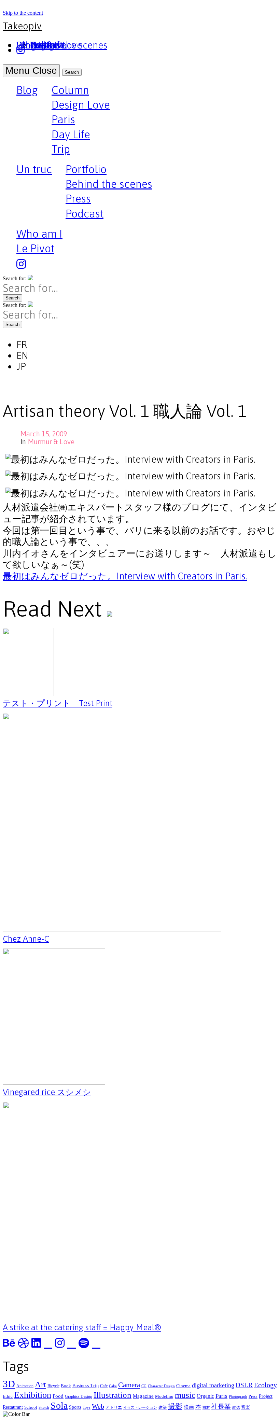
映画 (189, 1407)
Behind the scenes (109, 183)
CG (143, 1386)
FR (21, 344)
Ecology (265, 1385)
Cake (113, 1386)
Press (78, 198)
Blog (27, 90)
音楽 (245, 1407)
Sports (75, 1407)
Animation (24, 1385)
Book (66, 1385)
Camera (129, 1385)
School (30, 1407)
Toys (86, 1407)
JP (21, 366)
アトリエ (114, 1407)
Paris (63, 119)
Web (98, 1406)
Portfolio (86, 169)
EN (22, 355)
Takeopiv (22, 25)
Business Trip (85, 1385)
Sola (59, 1405)
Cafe (104, 1385)
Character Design (161, 1386)
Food (58, 1396)
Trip (61, 149)
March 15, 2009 (43, 434)
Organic (205, 1396)
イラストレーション (140, 1407)
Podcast (84, 213)
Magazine (143, 1396)
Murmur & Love (51, 442)
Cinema (183, 1385)
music (185, 1395)
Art (40, 1384)
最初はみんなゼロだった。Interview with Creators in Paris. (125, 576)
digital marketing (213, 1385)
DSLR (244, 1385)
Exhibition (32, 1395)
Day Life (71, 134)
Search (72, 72)
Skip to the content (23, 13)
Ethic (8, 1396)
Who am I (39, 233)
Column (70, 90)
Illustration (112, 1395)
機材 (206, 1407)
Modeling (164, 1396)
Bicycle (53, 1385)
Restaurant (13, 1407)
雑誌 (236, 1407)
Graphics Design (78, 1396)
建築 (162, 1407)
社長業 (221, 1406)
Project (265, 1396)
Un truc (34, 170)
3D (9, 1383)
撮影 (175, 1406)
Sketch (44, 1407)
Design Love (81, 104)
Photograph (238, 1396)
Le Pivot (35, 248)
